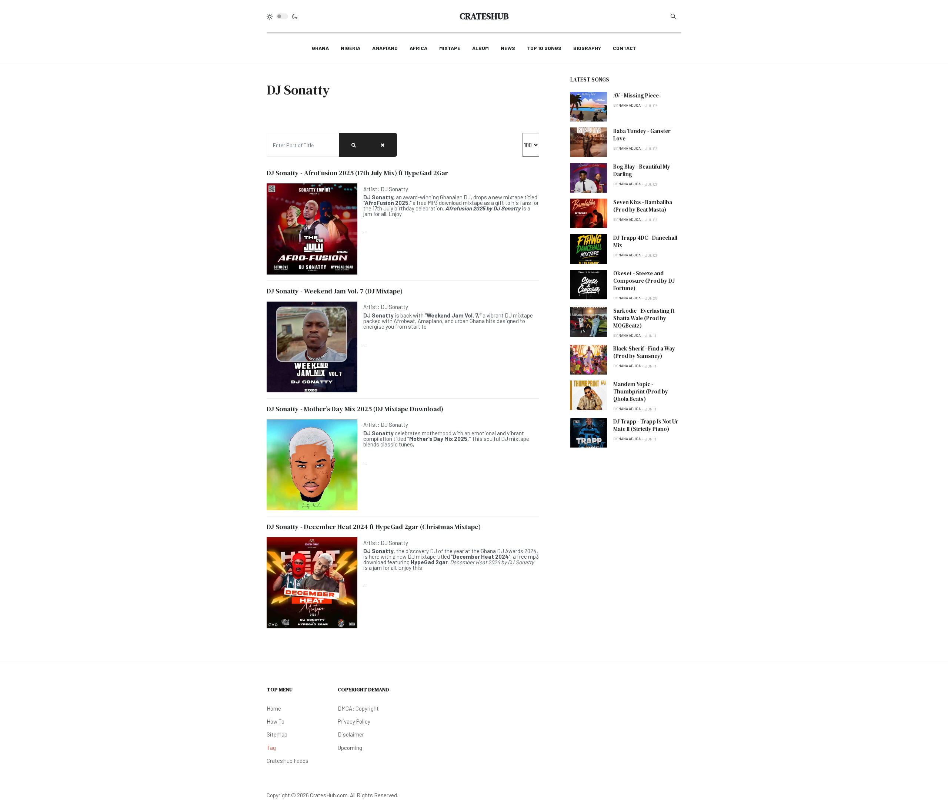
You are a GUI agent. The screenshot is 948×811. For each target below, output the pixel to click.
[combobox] (673, 16)
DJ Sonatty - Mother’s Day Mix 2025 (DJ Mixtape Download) (355, 408)
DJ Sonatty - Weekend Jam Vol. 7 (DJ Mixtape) (335, 291)
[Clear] (382, 145)
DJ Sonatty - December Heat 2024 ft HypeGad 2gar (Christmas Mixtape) (374, 526)
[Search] (353, 145)
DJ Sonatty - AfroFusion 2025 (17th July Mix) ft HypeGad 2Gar (357, 172)
